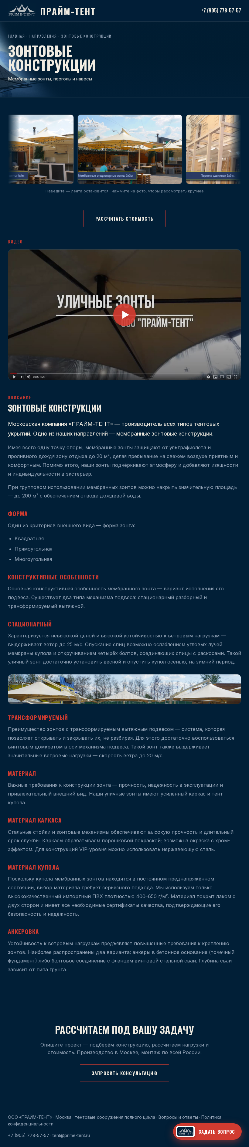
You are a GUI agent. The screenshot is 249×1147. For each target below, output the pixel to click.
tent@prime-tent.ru (71, 1135)
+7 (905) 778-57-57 (221, 10)
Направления (43, 36)
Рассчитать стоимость (124, 218)
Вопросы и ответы (178, 1117)
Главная (16, 36)
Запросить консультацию (124, 1073)
